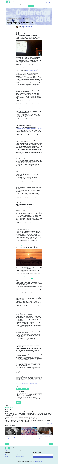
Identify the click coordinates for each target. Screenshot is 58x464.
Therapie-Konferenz (9, 407)
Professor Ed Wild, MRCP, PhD (26, 26)
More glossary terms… (49, 423)
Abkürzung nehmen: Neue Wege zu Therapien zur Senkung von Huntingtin (12, 437)
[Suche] (51, 6)
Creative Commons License (38, 461)
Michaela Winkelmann (29, 30)
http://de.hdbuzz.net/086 (28, 243)
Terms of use (35, 462)
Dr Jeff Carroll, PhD (30, 28)
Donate (18, 402)
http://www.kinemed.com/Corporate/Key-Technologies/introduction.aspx (29, 128)
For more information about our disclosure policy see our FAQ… (27, 383)
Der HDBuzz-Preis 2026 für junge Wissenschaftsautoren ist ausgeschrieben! (44, 437)
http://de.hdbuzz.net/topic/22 (31, 70)
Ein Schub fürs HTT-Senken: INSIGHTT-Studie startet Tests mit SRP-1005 (28, 437)
